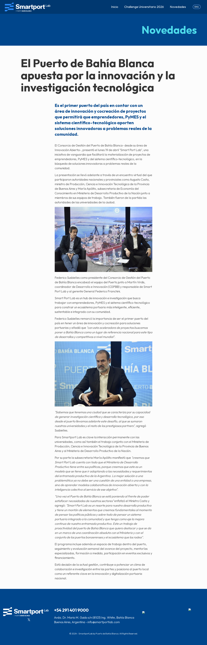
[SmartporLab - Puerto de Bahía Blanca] (27, 7)
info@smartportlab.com (104, 622)
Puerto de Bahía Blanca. (107, 633)
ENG (197, 6)
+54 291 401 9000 (71, 610)
